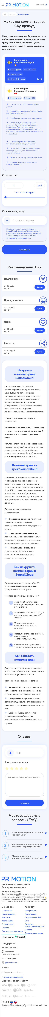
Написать (24, 803)
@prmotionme (11, 962)
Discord (43, 900)
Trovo (16, 901)
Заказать (24, 249)
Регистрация (30, 914)
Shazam (37, 901)
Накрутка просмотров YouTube (34, 894)
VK (17, 896)
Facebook (5, 898)
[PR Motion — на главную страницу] (16, 5)
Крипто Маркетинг (26, 901)
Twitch (42, 896)
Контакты (6, 917)
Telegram (29, 896)
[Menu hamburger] (2, 4)
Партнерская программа (12, 931)
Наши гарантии (8, 914)
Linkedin (10, 901)
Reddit (36, 900)
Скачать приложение (34, 933)
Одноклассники (29, 898)
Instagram (5, 896)
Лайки (7, 321)
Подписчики (11, 278)
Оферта (28, 930)
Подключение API (33, 917)
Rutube (36, 896)
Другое (44, 901)
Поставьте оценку (16, 762)
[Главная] (5, 14)
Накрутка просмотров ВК (11, 894)
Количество (9, 175)
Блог (27, 921)
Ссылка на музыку (13, 211)
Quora (4, 901)
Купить (40, 287)
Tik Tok (12, 896)
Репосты (9, 343)
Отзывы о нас (7, 924)
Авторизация (30, 910)
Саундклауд (6, 900)
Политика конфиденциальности (34, 925)
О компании (7, 910)
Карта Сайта (7, 921)
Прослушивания (13, 300)
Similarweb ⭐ (41, 898)
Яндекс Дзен (28, 900)
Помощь (5, 928)
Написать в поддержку (13, 977)
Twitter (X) (14, 898)
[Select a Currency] (46, 4)
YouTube (21, 896)
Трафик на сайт (17, 900)
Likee (20, 898)
